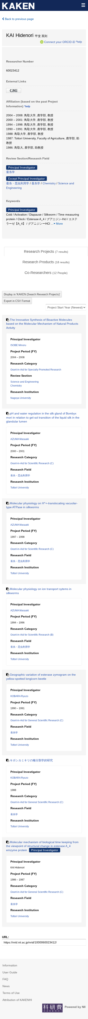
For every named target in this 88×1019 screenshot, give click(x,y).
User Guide (9, 972)
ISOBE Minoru (18, 345)
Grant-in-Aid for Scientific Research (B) (31, 634)
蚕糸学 (10, 172)
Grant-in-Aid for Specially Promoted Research (35, 369)
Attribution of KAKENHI (17, 1000)
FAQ (5, 979)
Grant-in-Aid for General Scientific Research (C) (36, 720)
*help (79, 41)
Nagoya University (20, 398)
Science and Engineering (24, 381)
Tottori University (19, 487)
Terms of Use (11, 993)
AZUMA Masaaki (19, 439)
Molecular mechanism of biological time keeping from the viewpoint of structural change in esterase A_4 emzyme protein (42, 846)
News (6, 986)
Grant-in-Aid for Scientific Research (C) (32, 463)
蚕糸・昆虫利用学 (17, 183)
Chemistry (49, 183)
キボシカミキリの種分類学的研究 (31, 760)
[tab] (46, 252)
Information (9, 965)
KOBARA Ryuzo (19, 696)
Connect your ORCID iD (59, 41)
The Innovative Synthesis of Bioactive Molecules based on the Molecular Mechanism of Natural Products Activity (42, 323)
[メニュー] (83, 5)
